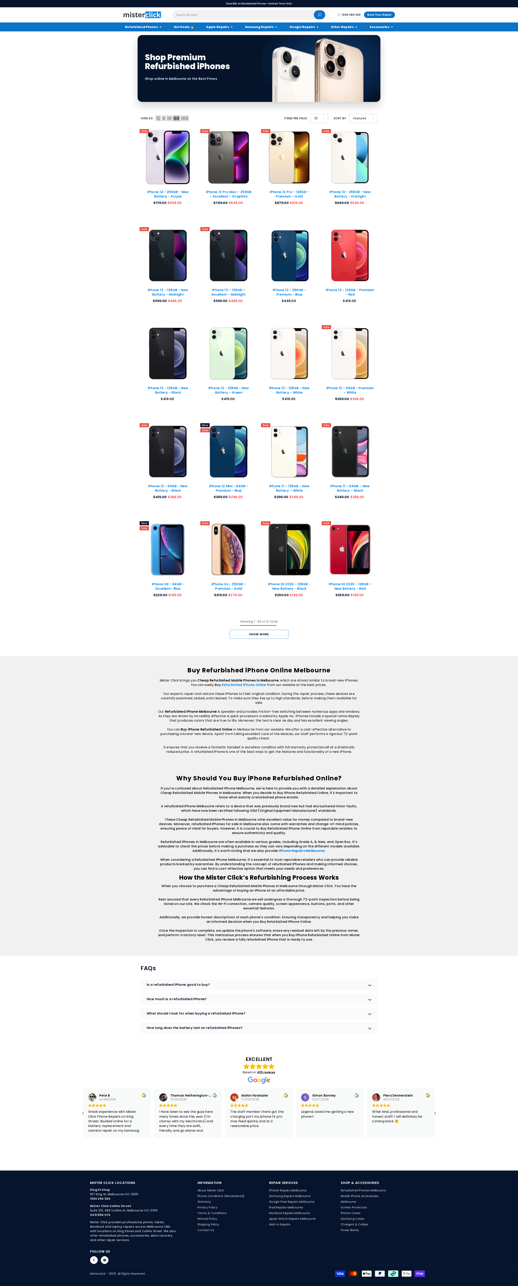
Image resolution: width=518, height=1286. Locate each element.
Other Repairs (342, 27)
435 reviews (266, 1072)
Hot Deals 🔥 (184, 27)
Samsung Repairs (259, 27)
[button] (158, 118)
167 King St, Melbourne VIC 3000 (114, 1194)
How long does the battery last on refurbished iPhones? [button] (194, 1027)
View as (147, 118)
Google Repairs (302, 27)
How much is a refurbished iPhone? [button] (177, 999)
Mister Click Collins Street (110, 1206)
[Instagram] (104, 1260)
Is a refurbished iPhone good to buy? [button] (178, 984)
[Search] (249, 14)
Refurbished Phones (141, 27)
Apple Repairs (217, 27)
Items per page (295, 118)
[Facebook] (94, 1260)
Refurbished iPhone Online (244, 685)
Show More (259, 634)
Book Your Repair (379, 14)
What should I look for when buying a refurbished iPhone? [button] (196, 1013)
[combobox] (243, 14)
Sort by (340, 118)
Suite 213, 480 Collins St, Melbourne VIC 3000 (124, 1210)
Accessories (379, 27)
